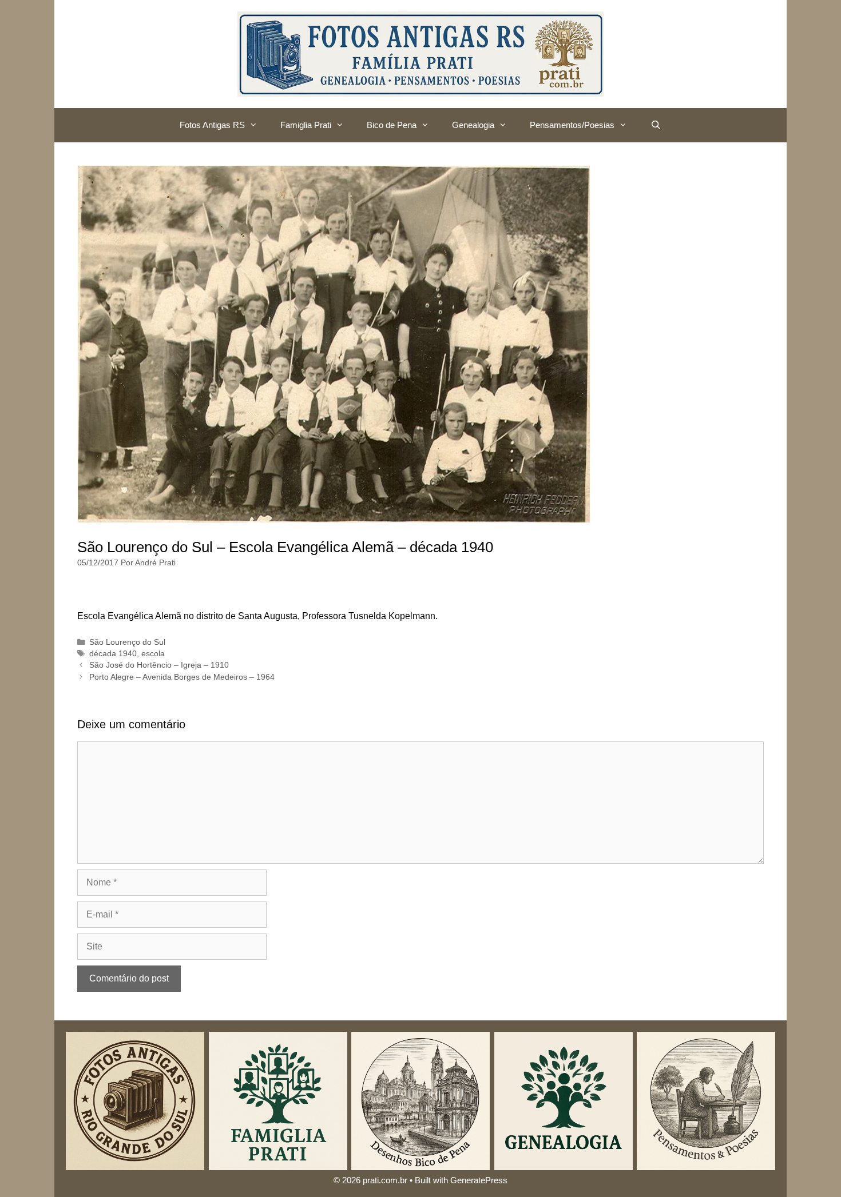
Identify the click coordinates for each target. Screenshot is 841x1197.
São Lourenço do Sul (127, 642)
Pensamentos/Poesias (572, 125)
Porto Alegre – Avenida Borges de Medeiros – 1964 (182, 677)
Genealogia (473, 125)
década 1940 (113, 653)
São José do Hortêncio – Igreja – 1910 (159, 665)
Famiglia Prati (305, 125)
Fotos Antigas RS (212, 125)
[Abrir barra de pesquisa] (655, 125)
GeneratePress (478, 1180)
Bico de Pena (391, 125)
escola (153, 653)
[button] (257, 125)
